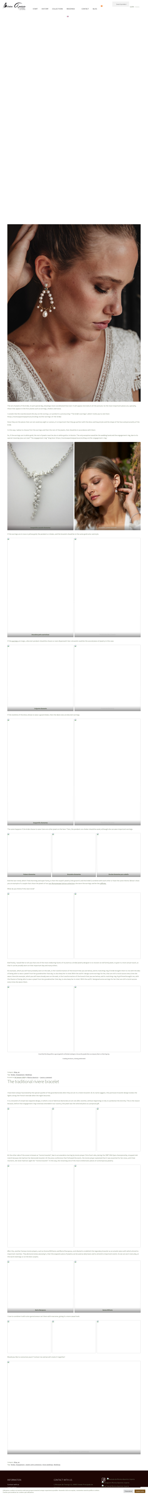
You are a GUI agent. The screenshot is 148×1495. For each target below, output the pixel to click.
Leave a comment (46, 1077)
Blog (95, 9)
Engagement (20, 1075)
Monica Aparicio (32, 1077)
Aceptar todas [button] (140, 1491)
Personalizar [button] (128, 1491)
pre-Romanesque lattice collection (62, 883)
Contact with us (13, 1484)
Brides (13, 1075)
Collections (57, 9)
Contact (85, 9)
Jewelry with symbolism (33, 1465)
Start (35, 9)
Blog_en (17, 1072)
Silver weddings (47, 1465)
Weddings (28, 1075)
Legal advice (11, 1487)
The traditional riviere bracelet (33, 1081)
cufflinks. (103, 883)
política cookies (94, 1490)
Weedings (71, 9)
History (45, 9)
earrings (14, 641)
